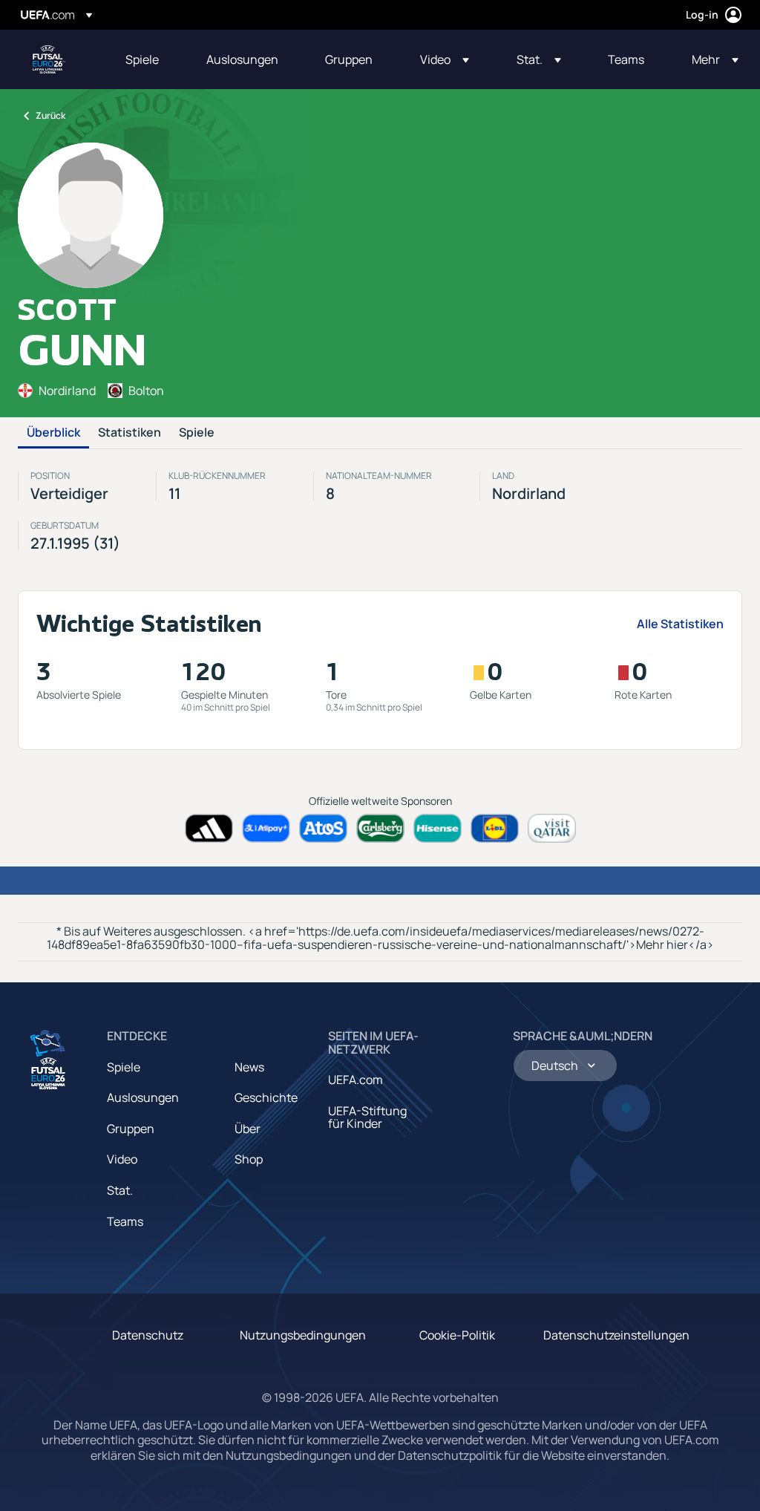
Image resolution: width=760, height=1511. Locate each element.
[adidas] (209, 828)
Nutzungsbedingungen (303, 1335)
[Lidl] (495, 828)
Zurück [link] (50, 115)
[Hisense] (437, 828)
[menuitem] (147, 59)
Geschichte (266, 1097)
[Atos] (323, 828)
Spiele (196, 433)
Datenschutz (147, 1335)
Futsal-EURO (49, 59)
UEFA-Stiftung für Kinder (367, 1117)
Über (248, 1128)
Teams (125, 1221)
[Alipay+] (266, 828)
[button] (444, 59)
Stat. (120, 1190)
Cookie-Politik (457, 1335)
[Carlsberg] (380, 828)
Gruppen (130, 1128)
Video (122, 1159)
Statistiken (129, 433)
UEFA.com (355, 1079)
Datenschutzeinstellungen (616, 1335)
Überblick (53, 433)
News (249, 1067)
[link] (142, 59)
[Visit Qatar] (552, 828)
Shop (249, 1159)
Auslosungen (143, 1097)
